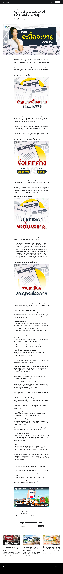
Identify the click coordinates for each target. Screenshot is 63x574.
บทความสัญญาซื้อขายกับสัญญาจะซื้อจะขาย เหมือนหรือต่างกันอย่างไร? (31, 477)
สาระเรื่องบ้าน (16, 9)
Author (19, 2)
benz (18, 18)
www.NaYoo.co (23, 511)
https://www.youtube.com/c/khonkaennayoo (29, 515)
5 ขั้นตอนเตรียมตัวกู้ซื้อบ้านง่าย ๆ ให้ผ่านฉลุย (31, 135)
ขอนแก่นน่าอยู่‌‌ (24, 513)
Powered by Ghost (57, 566)
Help (23, 2)
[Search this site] (49, 2)
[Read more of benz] (15, 19)
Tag (15, 2)
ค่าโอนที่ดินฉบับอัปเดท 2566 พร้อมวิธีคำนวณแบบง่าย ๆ (30, 394)
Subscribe (58, 2)
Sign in (52, 2)
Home (12, 2)
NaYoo (3, 566)
